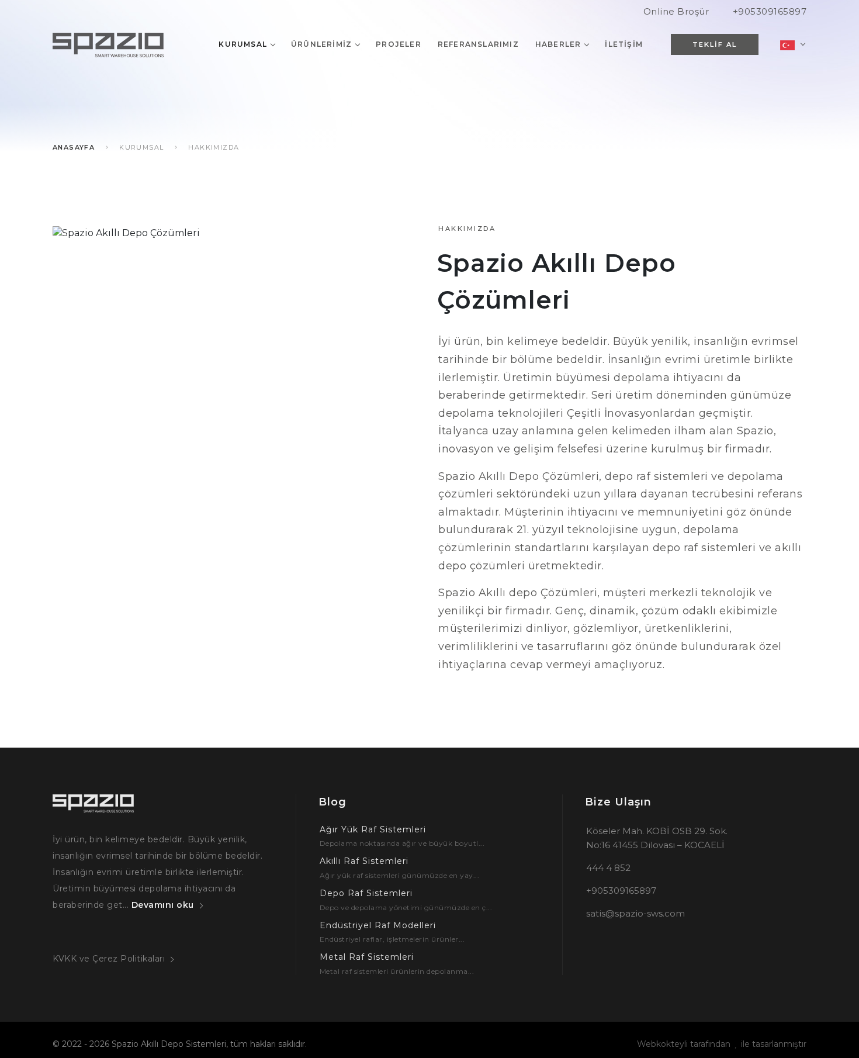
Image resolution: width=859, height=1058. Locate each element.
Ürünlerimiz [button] (321, 44)
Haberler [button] (558, 44)
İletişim (624, 44)
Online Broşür (676, 11)
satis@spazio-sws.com (635, 913)
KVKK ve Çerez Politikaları (109, 958)
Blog (332, 802)
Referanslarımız (478, 44)
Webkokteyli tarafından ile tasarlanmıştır (721, 1044)
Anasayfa (74, 147)
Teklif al (714, 44)
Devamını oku (162, 905)
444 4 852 (608, 867)
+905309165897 (769, 11)
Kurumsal (141, 147)
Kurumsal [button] (243, 44)
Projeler (398, 44)
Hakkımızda (213, 147)
